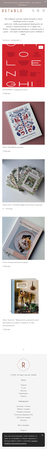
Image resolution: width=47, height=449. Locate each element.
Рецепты (24, 396)
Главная (23, 385)
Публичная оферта (23, 417)
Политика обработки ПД (23, 415)
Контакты (23, 420)
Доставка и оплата (23, 406)
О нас (23, 388)
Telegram (23, 430)
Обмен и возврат (23, 409)
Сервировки (23, 393)
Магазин (23, 390)
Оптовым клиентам (23, 412)
